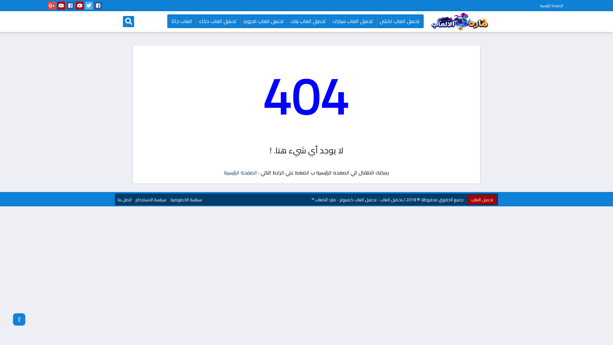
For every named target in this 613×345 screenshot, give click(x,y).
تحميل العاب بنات (308, 21)
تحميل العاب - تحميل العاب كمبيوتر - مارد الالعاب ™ (356, 199)
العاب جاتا (181, 21)
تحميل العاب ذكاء (217, 21)
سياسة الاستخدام (150, 199)
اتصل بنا (125, 199)
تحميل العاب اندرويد (263, 21)
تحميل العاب (482, 199)
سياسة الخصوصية (186, 199)
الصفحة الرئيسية (551, 5)
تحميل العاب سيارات (352, 21)
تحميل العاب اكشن (400, 21)
